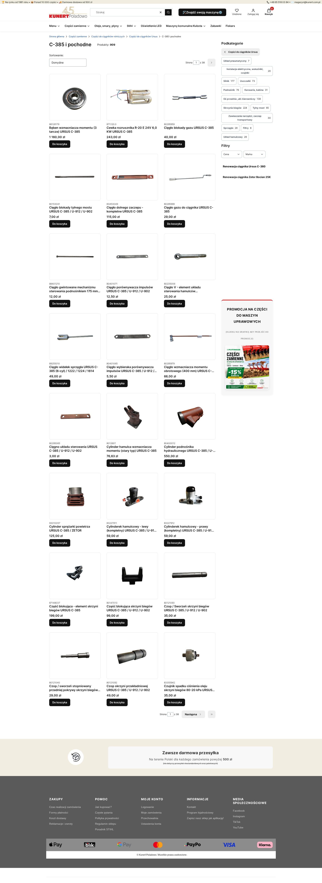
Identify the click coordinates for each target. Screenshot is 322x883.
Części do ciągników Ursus (143, 36)
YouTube (238, 827)
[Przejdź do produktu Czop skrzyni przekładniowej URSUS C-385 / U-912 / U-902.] (132, 656)
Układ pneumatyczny (236, 60)
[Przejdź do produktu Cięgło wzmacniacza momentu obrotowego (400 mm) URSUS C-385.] (189, 336)
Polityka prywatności (107, 818)
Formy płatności (58, 812)
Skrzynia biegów (235, 107)
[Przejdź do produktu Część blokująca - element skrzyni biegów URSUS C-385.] (75, 576)
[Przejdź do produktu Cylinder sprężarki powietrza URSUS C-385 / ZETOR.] (75, 496)
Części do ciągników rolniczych (108, 36)
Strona (189, 62)
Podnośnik (231, 90)
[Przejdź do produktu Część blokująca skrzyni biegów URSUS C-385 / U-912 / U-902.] (132, 576)
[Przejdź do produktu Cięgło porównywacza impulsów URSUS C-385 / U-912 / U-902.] (132, 257)
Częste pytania (104, 812)
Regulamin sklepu (105, 823)
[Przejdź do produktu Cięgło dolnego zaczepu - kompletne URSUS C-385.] (132, 177)
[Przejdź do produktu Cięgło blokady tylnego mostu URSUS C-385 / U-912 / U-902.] (75, 177)
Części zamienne (78, 36)
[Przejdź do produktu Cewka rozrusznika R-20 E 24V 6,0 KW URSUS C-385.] (132, 97)
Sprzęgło (230, 128)
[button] (168, 12)
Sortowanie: (56, 55)
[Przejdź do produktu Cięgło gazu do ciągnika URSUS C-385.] (189, 177)
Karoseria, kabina (256, 90)
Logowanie (147, 806)
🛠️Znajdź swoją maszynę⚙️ (202, 12)
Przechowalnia (149, 818)
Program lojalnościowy (200, 812)
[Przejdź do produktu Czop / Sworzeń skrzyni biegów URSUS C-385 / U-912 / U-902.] (189, 576)
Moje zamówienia (151, 812)
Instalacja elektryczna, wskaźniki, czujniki (249, 71)
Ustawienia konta (151, 823)
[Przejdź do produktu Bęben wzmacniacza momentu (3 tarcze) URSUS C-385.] (75, 97)
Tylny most (261, 107)
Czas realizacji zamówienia (65, 806)
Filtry (247, 128)
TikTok (236, 821)
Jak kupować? (103, 806)
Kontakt (191, 806)
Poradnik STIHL (104, 829)
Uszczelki (247, 81)
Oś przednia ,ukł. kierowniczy (242, 98)
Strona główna (56, 36)
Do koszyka (59, 144)
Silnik (228, 81)
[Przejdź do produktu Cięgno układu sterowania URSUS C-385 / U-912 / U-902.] (75, 416)
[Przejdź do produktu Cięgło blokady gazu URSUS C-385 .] (189, 97)
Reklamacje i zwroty (61, 823)
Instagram (239, 816)
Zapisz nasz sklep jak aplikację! (205, 818)
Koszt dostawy (57, 818)
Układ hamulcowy (235, 136)
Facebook (239, 810)
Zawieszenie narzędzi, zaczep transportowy (249, 118)
